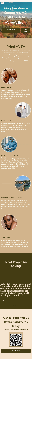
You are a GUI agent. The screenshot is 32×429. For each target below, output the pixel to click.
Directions (25, 30)
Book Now (11, 30)
